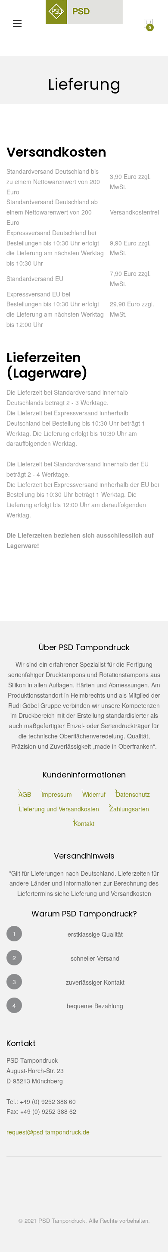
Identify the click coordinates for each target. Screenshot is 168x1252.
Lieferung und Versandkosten (59, 808)
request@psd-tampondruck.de (48, 1132)
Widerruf (94, 794)
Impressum (56, 794)
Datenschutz (133, 794)
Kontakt (84, 823)
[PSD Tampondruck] (84, 24)
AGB (25, 794)
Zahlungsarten (129, 808)
